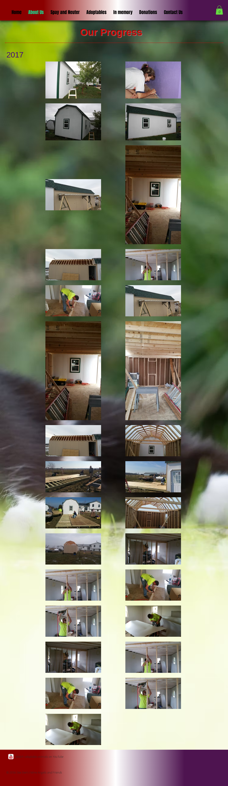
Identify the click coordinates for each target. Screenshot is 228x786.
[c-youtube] (11, 756)
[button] (219, 10)
